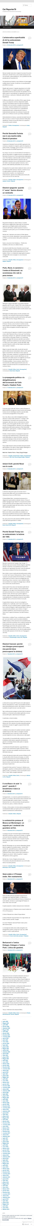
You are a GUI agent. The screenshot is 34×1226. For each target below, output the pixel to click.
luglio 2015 (5, 1160)
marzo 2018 (5, 1126)
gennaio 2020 (6, 1104)
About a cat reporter (7, 27)
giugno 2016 (6, 1141)
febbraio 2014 (6, 1189)
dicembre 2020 (6, 1085)
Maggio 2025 (6, 1030)
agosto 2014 (5, 1179)
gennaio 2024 (6, 1043)
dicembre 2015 (6, 1151)
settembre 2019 (6, 1111)
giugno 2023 (6, 1047)
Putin (11, 371)
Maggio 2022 (6, 1058)
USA (21, 637)
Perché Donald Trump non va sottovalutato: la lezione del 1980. (13, 534)
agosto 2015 (5, 1158)
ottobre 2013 (6, 1195)
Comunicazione (16, 455)
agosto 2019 (5, 1113)
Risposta (25, 936)
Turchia (12, 1014)
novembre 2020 (6, 1087)
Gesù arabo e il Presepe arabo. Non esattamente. (12, 875)
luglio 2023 (5, 1045)
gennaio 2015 (6, 1170)
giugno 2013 (6, 1202)
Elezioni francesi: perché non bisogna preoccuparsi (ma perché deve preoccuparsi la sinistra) (13, 648)
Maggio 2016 (6, 1143)
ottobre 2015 (6, 1155)
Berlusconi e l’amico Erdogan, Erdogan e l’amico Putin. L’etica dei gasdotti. (14, 945)
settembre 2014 (6, 1177)
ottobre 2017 (6, 1134)
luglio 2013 (5, 1200)
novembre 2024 (6, 1036)
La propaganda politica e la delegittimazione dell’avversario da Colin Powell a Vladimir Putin (13, 381)
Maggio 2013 (6, 1204)
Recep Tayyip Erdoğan (20, 457)
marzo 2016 (5, 1146)
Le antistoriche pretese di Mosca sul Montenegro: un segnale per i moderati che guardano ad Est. (13, 824)
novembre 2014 (6, 1173)
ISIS (10, 457)
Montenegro (5, 867)
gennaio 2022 (6, 1065)
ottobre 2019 (6, 1109)
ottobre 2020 (6, 1089)
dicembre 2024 (6, 1035)
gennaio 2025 (6, 1033)
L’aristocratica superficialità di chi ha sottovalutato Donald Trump (14, 40)
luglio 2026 (5, 1021)
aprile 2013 (5, 1206)
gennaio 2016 (6, 1150)
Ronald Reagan (13, 637)
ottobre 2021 (6, 1070)
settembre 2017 (6, 1136)
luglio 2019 (5, 1114)
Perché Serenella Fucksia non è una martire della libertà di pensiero (13, 136)
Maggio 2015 (6, 1163)
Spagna (4, 261)
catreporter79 (20, 45)
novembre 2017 (6, 1133)
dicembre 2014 (6, 1172)
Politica (10, 125)
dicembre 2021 (6, 1067)
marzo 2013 (5, 1207)
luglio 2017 (5, 1138)
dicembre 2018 (6, 1123)
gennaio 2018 (6, 1129)
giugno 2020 (6, 1096)
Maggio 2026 (6, 1023)
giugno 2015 (6, 1162)
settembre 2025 (6, 1028)
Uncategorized (15, 125)
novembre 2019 (6, 1107)
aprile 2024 (5, 1040)
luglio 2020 (5, 1094)
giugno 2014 (6, 1182)
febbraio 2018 (6, 1128)
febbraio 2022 (6, 1063)
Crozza (11, 936)
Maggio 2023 (6, 1048)
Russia (28, 1013)
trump (28, 125)
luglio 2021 (5, 1074)
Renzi (13, 371)
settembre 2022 (6, 1052)
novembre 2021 (6, 1068)
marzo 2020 (5, 1101)
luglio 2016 (5, 1140)
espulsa (4, 181)
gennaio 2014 (6, 1190)
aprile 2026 (5, 1025)
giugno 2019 (6, 1116)
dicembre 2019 (6, 1106)
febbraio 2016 (6, 1148)
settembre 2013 (6, 1197)
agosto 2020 (5, 1092)
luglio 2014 (5, 1180)
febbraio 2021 (6, 1082)
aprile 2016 (5, 1145)
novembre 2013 (6, 1194)
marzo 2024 (5, 1041)
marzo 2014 (5, 1187)
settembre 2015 (6, 1157)
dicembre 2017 (6, 1131)
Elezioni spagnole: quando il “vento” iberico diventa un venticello (13, 190)
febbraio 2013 (6, 1209)
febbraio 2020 (6, 1102)
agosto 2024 (5, 1038)
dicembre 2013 (6, 1192)
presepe (21, 936)
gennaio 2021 (6, 1084)
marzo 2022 (5, 1062)
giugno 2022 (6, 1057)
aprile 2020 (5, 1099)
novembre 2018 (6, 1124)
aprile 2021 (5, 1079)
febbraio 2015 (6, 1168)
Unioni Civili (8, 525)
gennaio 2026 (6, 1026)
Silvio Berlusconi (6, 1014)
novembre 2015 (6, 1153)
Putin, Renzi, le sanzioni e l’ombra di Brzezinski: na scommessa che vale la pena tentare (13, 272)
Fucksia (8, 181)
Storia (18, 369)
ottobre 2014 (6, 1175)
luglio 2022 (5, 1055)
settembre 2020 (6, 1091)
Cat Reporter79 (9, 9)
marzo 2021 (5, 1080)
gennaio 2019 (6, 1121)
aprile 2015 (5, 1165)
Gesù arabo (16, 936)
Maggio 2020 (6, 1097)
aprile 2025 (5, 1031)
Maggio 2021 (6, 1077)
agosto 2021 (5, 1072)
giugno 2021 (6, 1075)
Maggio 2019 (6, 1118)
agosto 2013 (5, 1199)
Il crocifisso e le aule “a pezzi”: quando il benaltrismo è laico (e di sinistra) (12, 787)
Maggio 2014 (6, 1184)
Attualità (10, 179)
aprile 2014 (5, 1185)
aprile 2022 (5, 1060)
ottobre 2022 (6, 1050)
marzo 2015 (5, 1167)
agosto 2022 (5, 1053)
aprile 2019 (5, 1119)
